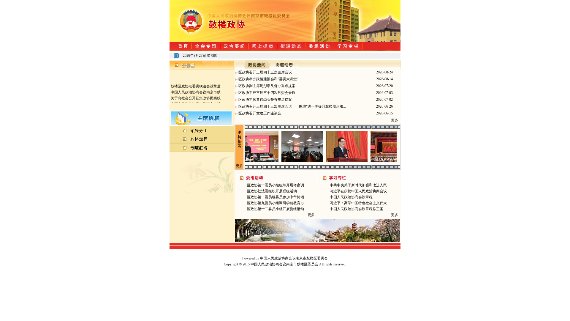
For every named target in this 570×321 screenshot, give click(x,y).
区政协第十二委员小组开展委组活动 (275, 209)
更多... (396, 120)
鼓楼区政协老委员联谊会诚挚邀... (197, 84)
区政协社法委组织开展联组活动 (271, 191)
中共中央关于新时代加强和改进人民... (359, 185)
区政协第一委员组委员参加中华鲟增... (276, 197)
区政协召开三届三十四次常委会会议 (266, 93)
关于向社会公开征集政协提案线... (197, 96)
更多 (239, 166)
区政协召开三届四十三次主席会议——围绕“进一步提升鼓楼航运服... (292, 106)
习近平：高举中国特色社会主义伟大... (359, 203)
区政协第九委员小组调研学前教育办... (276, 203)
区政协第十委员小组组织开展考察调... (276, 185)
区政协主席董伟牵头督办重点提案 (265, 99)
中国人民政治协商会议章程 (351, 197)
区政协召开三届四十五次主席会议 (265, 72)
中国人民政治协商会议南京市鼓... (197, 90)
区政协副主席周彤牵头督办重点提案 (266, 86)
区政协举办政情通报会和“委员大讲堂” (268, 79)
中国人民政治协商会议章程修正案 (356, 209)
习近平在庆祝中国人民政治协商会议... (359, 191)
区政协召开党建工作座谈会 (259, 113)
